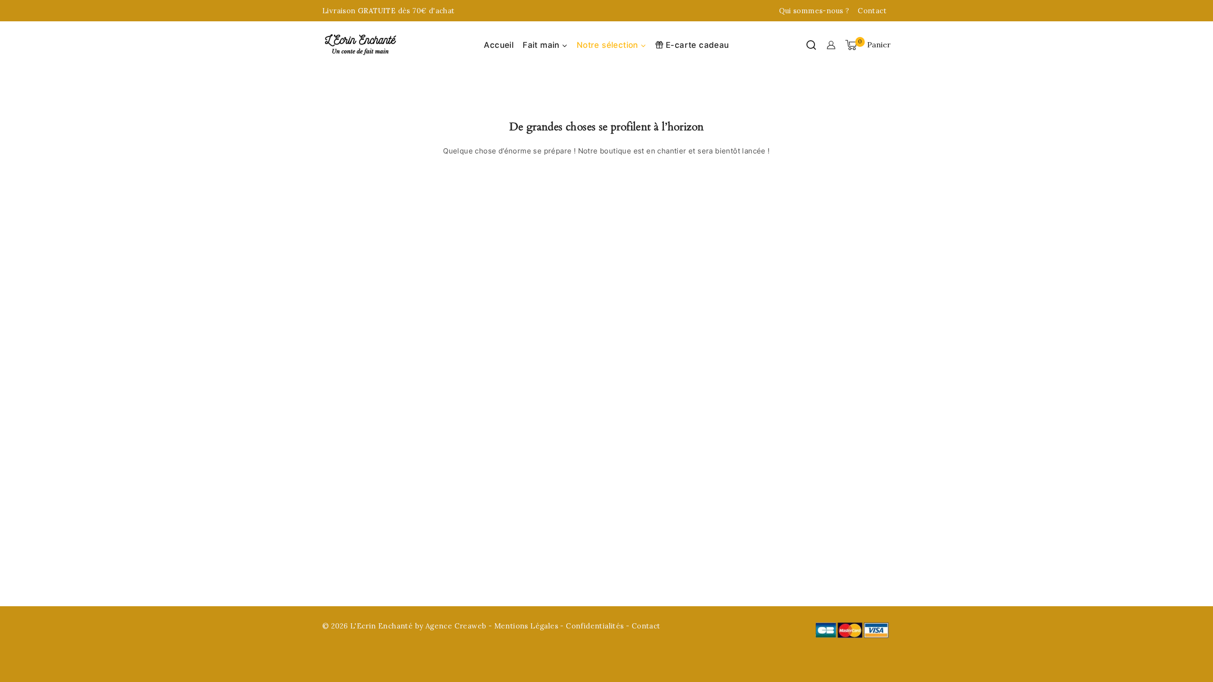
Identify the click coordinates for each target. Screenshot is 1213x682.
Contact (872, 10)
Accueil (499, 45)
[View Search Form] (811, 45)
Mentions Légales (526, 625)
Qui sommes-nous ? (814, 10)
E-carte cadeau (697, 45)
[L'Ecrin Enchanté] (360, 45)
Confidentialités (596, 625)
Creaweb (470, 625)
